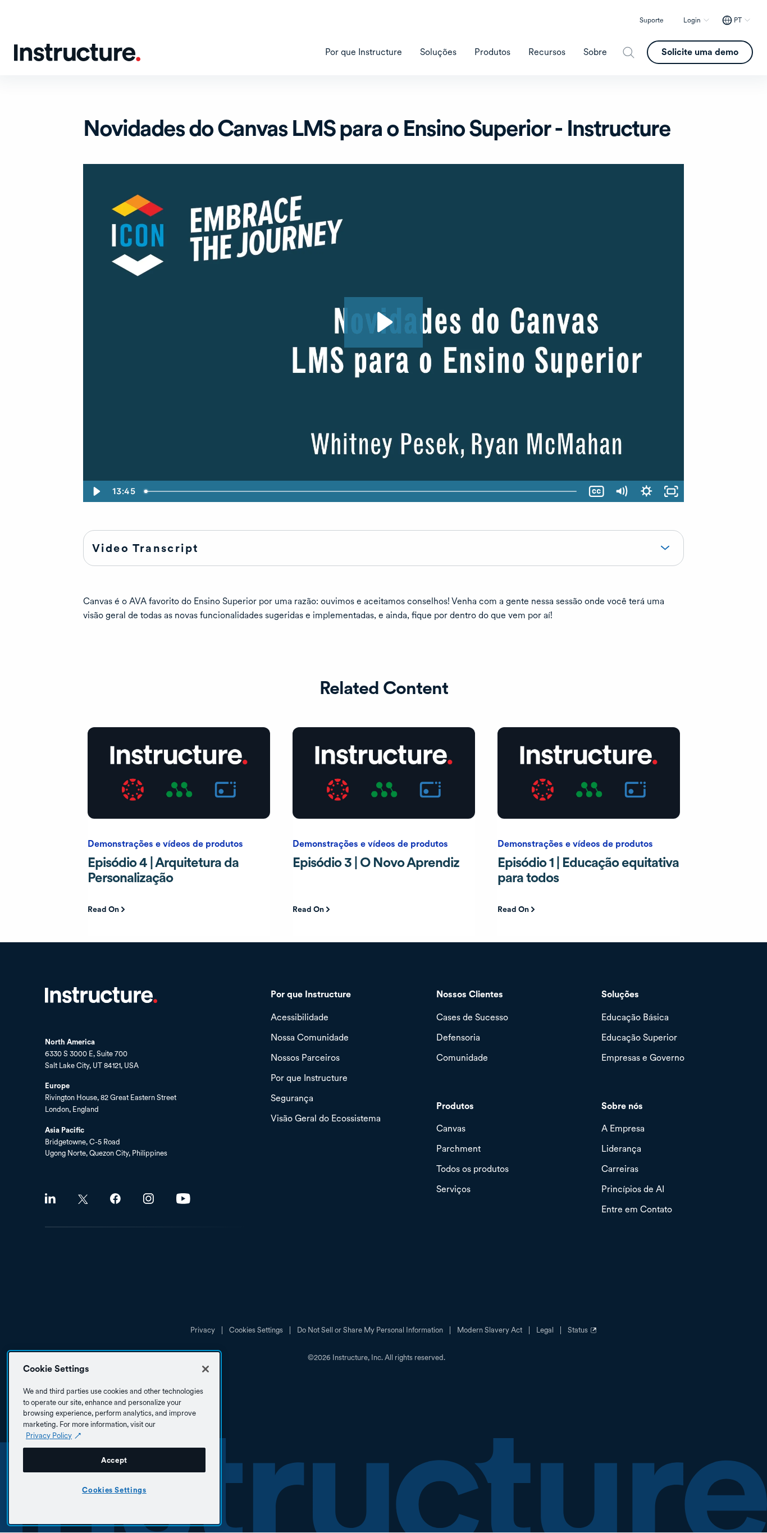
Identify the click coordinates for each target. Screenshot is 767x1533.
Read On (103, 909)
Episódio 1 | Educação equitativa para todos (588, 869)
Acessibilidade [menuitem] (299, 1018)
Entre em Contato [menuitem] (636, 1210)
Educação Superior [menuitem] (639, 1038)
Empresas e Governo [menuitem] (642, 1058)
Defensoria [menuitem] (458, 1038)
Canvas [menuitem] (450, 1129)
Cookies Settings (114, 1489)
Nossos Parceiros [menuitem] (305, 1058)
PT (738, 20)
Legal (545, 1330)
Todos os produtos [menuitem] (472, 1169)
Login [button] (692, 20)
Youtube (183, 1198)
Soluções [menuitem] (438, 52)
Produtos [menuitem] (492, 52)
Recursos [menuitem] (546, 52)
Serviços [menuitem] (453, 1189)
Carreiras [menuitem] (619, 1169)
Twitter (83, 1199)
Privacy (202, 1330)
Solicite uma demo (699, 52)
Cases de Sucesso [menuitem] (472, 1018)
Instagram (148, 1198)
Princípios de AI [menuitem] (632, 1189)
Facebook (115, 1198)
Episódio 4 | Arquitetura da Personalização (163, 869)
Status (583, 1334)
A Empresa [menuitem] (623, 1129)
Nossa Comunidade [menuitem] (310, 1038)
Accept (114, 1460)
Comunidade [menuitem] (462, 1058)
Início (101, 995)
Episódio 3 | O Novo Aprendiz (376, 862)
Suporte (651, 20)
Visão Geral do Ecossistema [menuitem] (326, 1119)
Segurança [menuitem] (292, 1098)
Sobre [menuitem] (595, 52)
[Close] (205, 1369)
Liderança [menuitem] (621, 1149)
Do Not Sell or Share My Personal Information (370, 1330)
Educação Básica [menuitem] (635, 1018)
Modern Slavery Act (489, 1330)
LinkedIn (50, 1198)
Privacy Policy (49, 1435)
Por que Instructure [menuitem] (363, 52)
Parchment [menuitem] (458, 1149)
